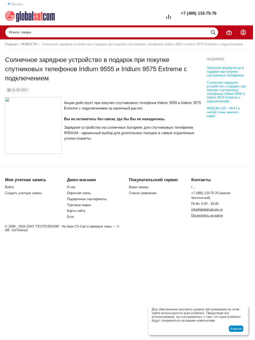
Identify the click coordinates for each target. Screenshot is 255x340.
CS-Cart (80, 226)
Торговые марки (79, 205)
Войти (9, 187)
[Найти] (213, 32)
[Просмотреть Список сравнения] (168, 17)
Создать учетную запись (23, 193)
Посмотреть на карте (207, 215)
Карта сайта (76, 211)
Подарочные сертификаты (87, 199)
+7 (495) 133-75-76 (198, 13)
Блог (70, 217)
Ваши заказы (138, 187)
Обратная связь (79, 193)
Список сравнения (142, 193)
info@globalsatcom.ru (207, 209)
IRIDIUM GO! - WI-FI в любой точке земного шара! (223, 112)
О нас (71, 187)
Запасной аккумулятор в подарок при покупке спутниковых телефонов (225, 71)
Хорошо (236, 329)
